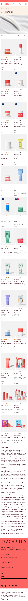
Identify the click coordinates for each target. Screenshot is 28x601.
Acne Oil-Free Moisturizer (7, 220)
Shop (2, 8)
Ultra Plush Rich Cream (6, 189)
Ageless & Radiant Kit (6, 437)
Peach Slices (17, 154)
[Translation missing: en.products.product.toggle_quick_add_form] (16, 55)
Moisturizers (7, 8)
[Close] (26, 590)
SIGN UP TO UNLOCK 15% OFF (8, 567)
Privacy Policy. (5, 599)
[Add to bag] (3, 55)
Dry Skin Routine (18, 407)
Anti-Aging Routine (18, 375)
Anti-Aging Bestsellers (6, 407)
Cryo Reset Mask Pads (19, 250)
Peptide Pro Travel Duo (19, 437)
